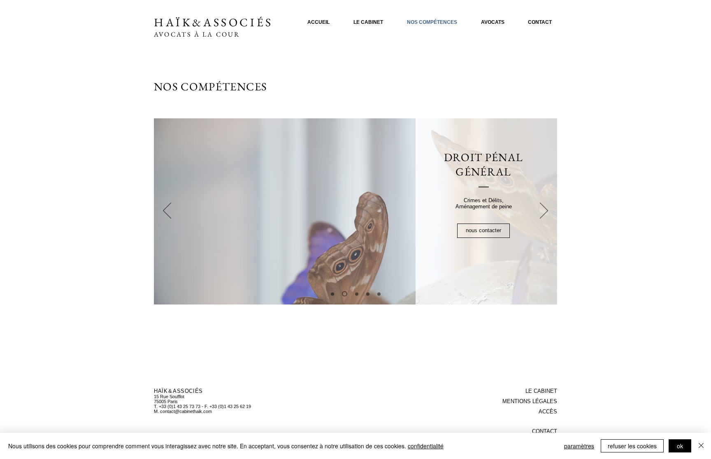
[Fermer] (701, 445)
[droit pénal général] (343, 293)
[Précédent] (167, 211)
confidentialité (426, 446)
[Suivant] (544, 211)
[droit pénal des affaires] (332, 293)
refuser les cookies (632, 446)
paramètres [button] (579, 446)
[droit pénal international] (367, 293)
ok (680, 446)
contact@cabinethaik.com (186, 411)
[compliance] (379, 293)
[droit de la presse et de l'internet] (355, 294)
